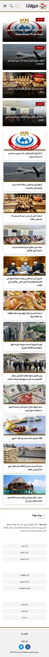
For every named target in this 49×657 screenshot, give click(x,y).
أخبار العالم (24, 552)
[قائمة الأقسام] (5, 6)
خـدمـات (24, 617)
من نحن (24, 641)
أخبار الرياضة (24, 559)
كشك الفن (24, 604)
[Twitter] (21, 647)
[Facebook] (27, 647)
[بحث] (11, 5)
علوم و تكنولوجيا (24, 588)
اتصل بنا (24, 634)
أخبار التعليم (24, 582)
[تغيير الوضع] (17, 6)
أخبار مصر (24, 546)
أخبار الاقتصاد (24, 575)
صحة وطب (24, 611)
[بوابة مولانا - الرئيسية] (36, 6)
